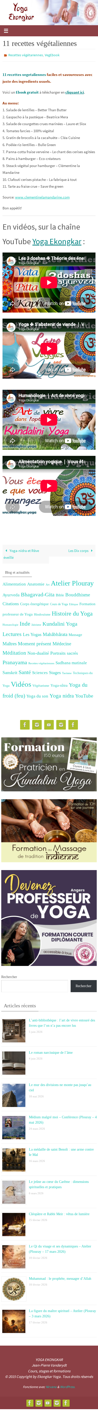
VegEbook (52, 54)
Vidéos (21, 683)
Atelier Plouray (72, 582)
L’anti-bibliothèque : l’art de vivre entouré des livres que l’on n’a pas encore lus (62, 1021)
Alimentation (14, 582)
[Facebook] (25, 724)
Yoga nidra (62, 695)
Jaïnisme (36, 623)
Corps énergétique (34, 602)
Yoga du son (37, 695)
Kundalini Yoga (59, 623)
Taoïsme (67, 672)
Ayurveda (11, 593)
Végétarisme (40, 684)
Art (48, 583)
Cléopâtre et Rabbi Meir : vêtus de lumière (59, 1212)
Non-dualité (38, 652)
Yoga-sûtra (59, 684)
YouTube (84, 695)
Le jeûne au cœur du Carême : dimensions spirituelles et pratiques (59, 1182)
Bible (60, 594)
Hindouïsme (42, 613)
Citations (11, 602)
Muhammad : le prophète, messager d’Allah (60, 1277)
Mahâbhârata (55, 633)
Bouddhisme (77, 593)
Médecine (62, 642)
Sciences (40, 671)
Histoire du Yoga (72, 612)
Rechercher (9, 976)
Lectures (12, 633)
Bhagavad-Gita (38, 593)
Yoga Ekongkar (56, 240)
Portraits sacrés (64, 652)
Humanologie (10, 623)
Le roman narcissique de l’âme (51, 1051)
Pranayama (15, 661)
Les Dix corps (78, 549)
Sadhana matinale (71, 661)
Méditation (14, 652)
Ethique (73, 603)
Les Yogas (32, 633)
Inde (25, 623)
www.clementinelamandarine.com (42, 195)
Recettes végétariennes (25, 54)
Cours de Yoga (59, 603)
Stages (55, 671)
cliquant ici (74, 91)
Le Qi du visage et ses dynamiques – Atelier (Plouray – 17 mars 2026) (60, 1247)
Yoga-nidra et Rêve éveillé (21, 553)
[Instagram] (37, 724)
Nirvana (51, 1385)
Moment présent (34, 642)
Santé (25, 671)
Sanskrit (10, 671)
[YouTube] (49, 724)
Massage (75, 633)
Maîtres (10, 642)
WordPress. (67, 1385)
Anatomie (35, 582)
